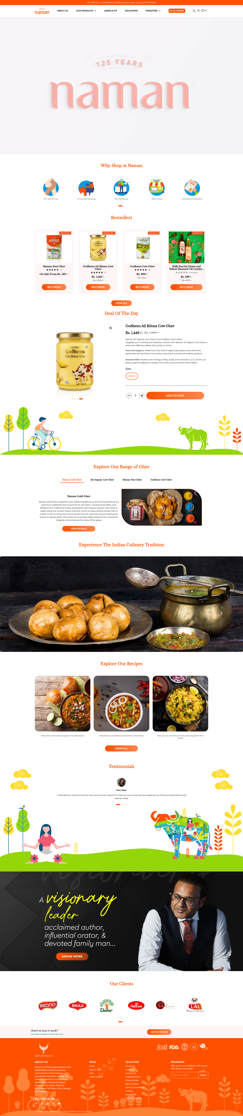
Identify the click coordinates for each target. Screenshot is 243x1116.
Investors (130, 1069)
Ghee (92, 1066)
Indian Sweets (96, 1077)
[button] (129, 395)
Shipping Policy (133, 1077)
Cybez (89, 1111)
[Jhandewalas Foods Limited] (42, 11)
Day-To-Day (95, 1069)
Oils (91, 1073)
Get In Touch (159, 1032)
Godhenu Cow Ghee (161, 479)
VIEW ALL (121, 303)
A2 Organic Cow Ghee (102, 479)
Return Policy (132, 1084)
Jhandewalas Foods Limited (62, 1111)
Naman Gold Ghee (72, 479)
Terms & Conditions (135, 1087)
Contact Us (131, 1073)
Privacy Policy (132, 1080)
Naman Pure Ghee (132, 479)
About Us (130, 1066)
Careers (129, 1091)
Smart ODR (131, 1094)
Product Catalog (133, 1098)
